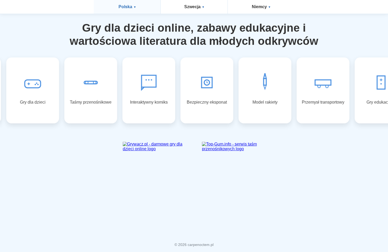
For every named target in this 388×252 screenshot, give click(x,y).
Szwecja (192, 6)
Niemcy (259, 6)
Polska (125, 6)
